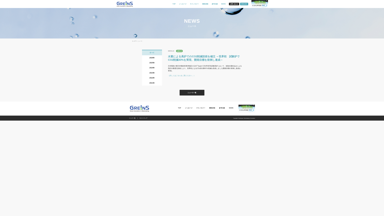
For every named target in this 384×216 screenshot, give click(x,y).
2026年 (152, 58)
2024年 (152, 68)
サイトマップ (143, 118)
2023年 (152, 73)
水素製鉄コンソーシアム (126, 4)
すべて (152, 53)
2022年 (152, 78)
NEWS (223, 4)
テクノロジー (194, 4)
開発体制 (205, 4)
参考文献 (215, 4)
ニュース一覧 (192, 92)
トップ (134, 41)
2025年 (152, 63)
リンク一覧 (132, 118)
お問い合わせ (234, 4)
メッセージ (182, 4)
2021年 (152, 83)
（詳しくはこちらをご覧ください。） (181, 75)
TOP (174, 4)
